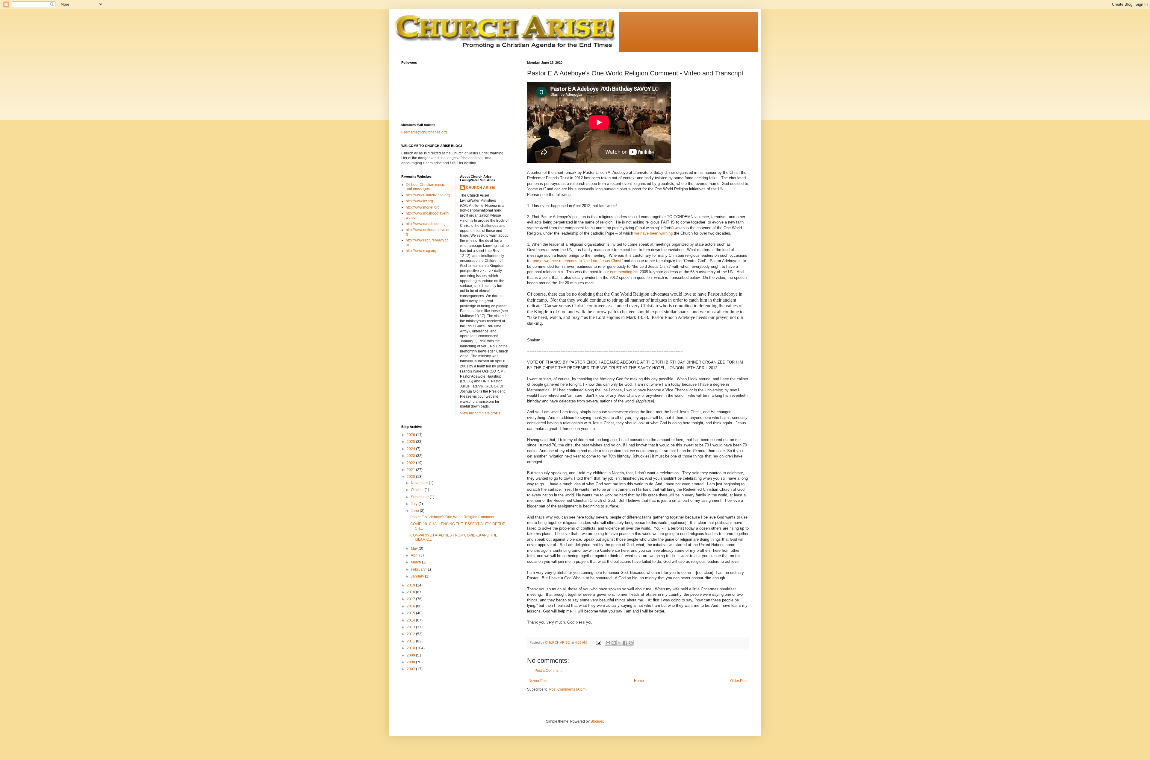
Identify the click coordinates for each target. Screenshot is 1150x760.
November (420, 483)
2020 (411, 477)
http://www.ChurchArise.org (428, 195)
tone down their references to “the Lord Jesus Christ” (577, 261)
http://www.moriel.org (423, 207)
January (418, 576)
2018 (411, 592)
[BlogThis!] (614, 643)
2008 (411, 662)
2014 (411, 620)
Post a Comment (548, 670)
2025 (411, 442)
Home (639, 681)
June (415, 511)
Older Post (738, 681)
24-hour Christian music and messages (425, 187)
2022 (411, 463)
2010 (411, 648)
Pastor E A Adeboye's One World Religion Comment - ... (455, 517)
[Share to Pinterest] (631, 643)
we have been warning (653, 233)
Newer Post (538, 681)
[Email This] (608, 643)
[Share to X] (619, 643)
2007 (411, 669)
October (418, 490)
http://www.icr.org (419, 201)
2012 (411, 634)
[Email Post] (598, 642)
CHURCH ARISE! (480, 188)
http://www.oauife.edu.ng (426, 224)
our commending (617, 272)
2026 (411, 435)
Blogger (597, 721)
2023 (411, 456)
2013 (411, 627)
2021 (411, 470)
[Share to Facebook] (625, 643)
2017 (411, 599)
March (416, 562)
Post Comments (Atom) (568, 689)
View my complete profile (480, 413)
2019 (411, 585)
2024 (411, 449)
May (415, 548)
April (415, 555)
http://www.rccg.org (421, 251)
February (418, 569)
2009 (411, 655)
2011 (411, 641)
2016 (411, 606)
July (414, 504)
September (420, 497)
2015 (411, 613)
